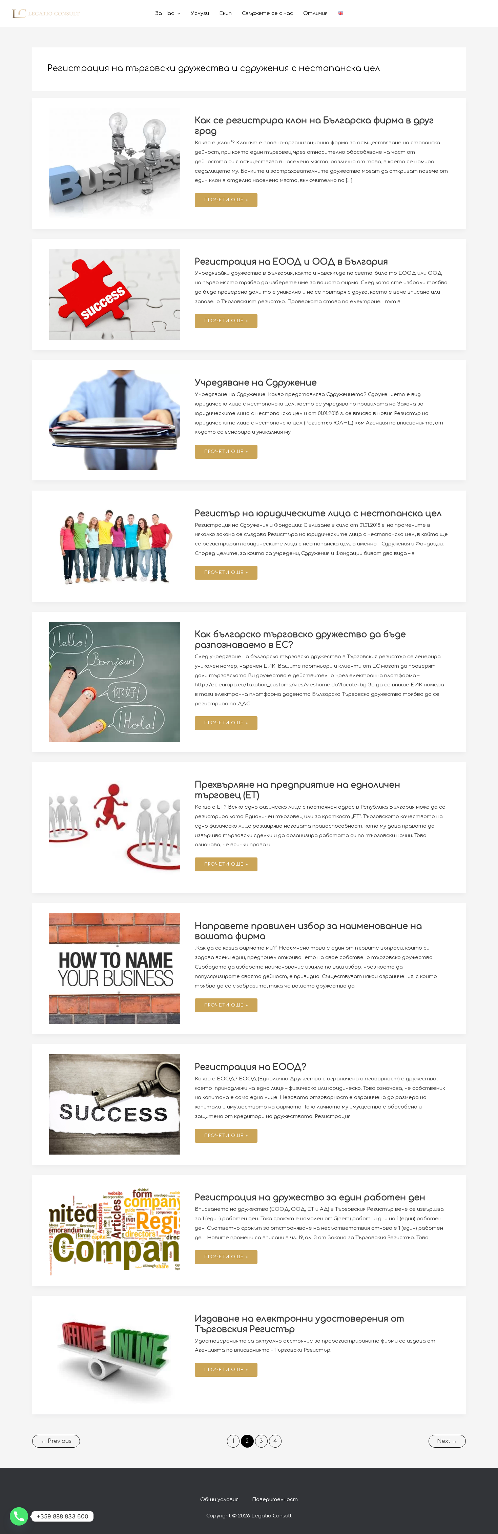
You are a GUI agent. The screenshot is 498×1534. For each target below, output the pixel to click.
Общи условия (219, 1499)
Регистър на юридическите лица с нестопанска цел (318, 513)
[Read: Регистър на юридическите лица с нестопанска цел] (114, 546)
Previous (56, 1441)
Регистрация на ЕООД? (250, 1067)
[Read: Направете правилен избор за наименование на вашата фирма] (114, 968)
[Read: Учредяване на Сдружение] (114, 420)
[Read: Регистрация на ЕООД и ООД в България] (114, 294)
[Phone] (19, 1516)
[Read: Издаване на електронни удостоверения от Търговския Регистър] (114, 1355)
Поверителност (275, 1499)
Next (447, 1441)
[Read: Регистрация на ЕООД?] (114, 1104)
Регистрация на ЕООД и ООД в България (291, 262)
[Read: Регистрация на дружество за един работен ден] (114, 1230)
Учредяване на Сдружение (256, 383)
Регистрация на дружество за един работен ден (310, 1197)
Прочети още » (226, 197)
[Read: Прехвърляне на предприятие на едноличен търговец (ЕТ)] (114, 827)
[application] (177, 13)
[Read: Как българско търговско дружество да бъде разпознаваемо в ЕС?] (114, 682)
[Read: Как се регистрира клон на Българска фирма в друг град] (114, 163)
